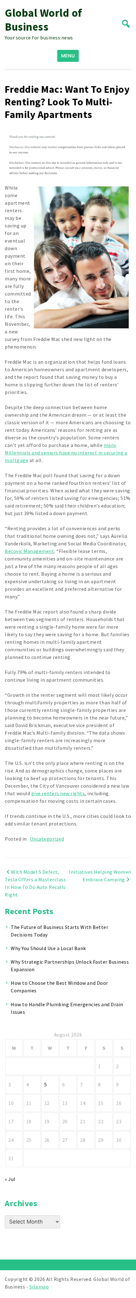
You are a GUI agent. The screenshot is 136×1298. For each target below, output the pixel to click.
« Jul (10, 1179)
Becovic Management (29, 551)
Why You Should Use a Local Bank (48, 948)
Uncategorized (47, 839)
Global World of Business (43, 20)
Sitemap (39, 1286)
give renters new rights (58, 793)
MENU (68, 55)
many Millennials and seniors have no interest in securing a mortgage (66, 452)
